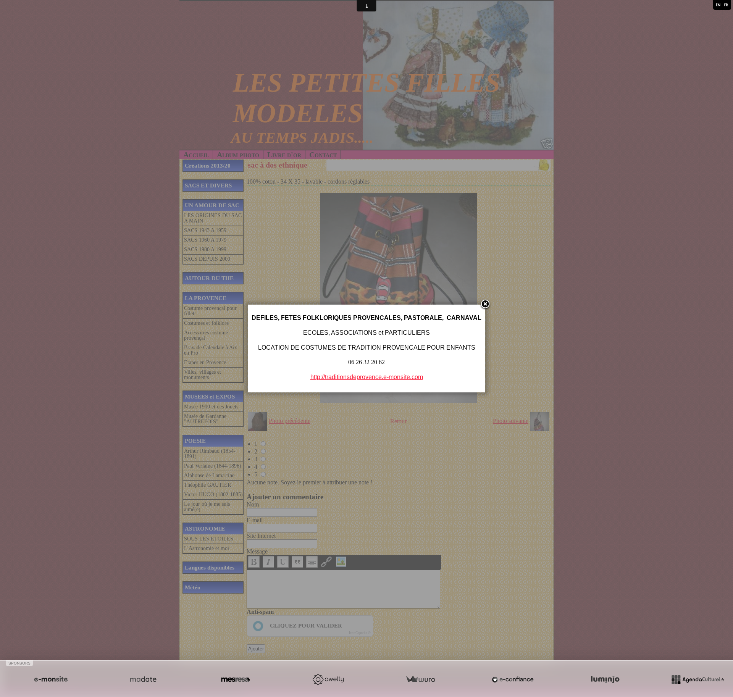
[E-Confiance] (512, 679)
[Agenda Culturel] (697, 679)
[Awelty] (328, 679)
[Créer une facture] (420, 679)
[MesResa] (235, 679)
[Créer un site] (50, 679)
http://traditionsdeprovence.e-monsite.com (366, 377)
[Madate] (143, 679)
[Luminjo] (605, 679)
